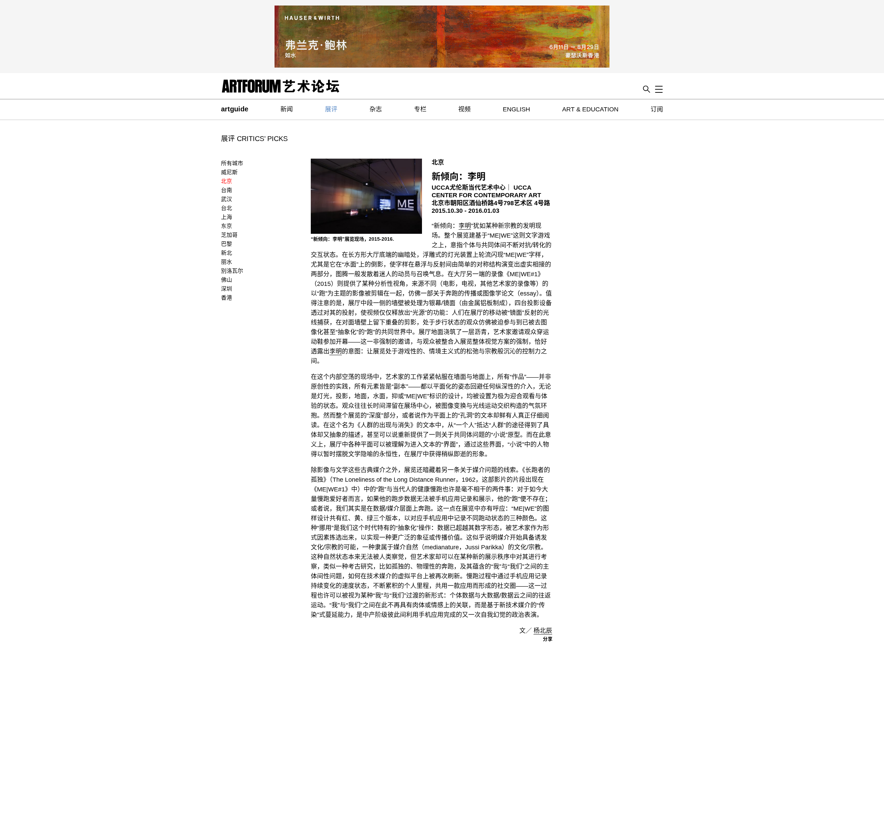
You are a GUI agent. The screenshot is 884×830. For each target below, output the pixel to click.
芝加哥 (229, 235)
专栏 (420, 109)
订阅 (657, 109)
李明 (465, 225)
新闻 (286, 109)
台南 (226, 190)
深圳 (226, 289)
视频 (464, 109)
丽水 (226, 262)
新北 (226, 253)
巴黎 (226, 244)
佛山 (226, 280)
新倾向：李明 (459, 176)
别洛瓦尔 (232, 271)
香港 (226, 298)
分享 (547, 639)
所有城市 (232, 163)
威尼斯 (229, 172)
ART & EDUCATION (590, 109)
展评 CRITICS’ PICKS (254, 138)
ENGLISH (516, 109)
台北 (226, 208)
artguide (234, 109)
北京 (226, 181)
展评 (331, 109)
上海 (226, 217)
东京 (226, 226)
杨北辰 (543, 630)
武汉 (226, 199)
